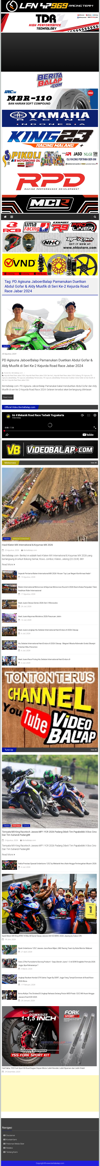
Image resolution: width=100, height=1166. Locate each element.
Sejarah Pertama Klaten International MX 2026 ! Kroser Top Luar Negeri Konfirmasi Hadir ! (54, 573)
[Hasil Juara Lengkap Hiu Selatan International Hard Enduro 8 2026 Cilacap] (9, 631)
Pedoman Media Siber (15, 1144)
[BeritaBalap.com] (5, 217)
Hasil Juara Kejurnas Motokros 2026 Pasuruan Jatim (39, 616)
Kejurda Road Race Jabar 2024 (14, 375)
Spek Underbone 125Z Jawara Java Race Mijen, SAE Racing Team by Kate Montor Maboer (55, 948)
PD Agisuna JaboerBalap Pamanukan (30, 378)
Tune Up (26, 826)
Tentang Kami (12, 1152)
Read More (8, 564)
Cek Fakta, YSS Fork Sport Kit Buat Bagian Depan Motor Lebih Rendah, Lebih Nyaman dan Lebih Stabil (43, 1068)
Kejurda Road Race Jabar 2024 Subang (67, 375)
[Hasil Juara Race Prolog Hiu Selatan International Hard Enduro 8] (9, 660)
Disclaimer (10, 1135)
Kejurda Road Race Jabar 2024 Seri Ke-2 (39, 375)
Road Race (15, 346)
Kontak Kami (11, 1140)
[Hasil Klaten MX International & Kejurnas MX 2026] (50, 504)
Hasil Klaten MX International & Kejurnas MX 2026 (27, 544)
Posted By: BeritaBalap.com (13, 373)
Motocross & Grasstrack (21, 539)
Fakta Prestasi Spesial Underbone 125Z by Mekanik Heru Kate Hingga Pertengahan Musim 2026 (57, 864)
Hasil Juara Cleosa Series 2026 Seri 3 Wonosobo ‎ (38, 603)
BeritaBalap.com (30, 550)
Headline (6, 346)
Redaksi (9, 1148)
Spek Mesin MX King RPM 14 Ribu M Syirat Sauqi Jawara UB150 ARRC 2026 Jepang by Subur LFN (42, 936)
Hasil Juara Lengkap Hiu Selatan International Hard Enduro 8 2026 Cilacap (48, 630)
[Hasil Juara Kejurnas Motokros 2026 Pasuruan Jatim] (9, 617)
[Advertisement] (50, 52)
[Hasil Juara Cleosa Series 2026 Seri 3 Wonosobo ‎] (9, 604)
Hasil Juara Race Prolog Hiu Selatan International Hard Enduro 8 (44, 659)
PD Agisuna (86, 375)
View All (94, 463)
